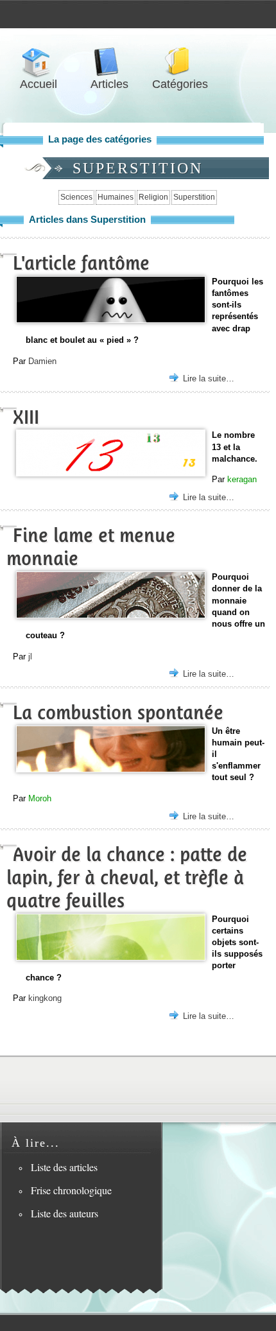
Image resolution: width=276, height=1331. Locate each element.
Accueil (38, 62)
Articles (109, 62)
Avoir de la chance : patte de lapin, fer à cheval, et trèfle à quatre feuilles (126, 877)
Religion (153, 197)
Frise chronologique (71, 1190)
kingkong (45, 998)
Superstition (194, 197)
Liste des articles (64, 1167)
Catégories (180, 62)
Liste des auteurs (64, 1213)
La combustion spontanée (118, 712)
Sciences (76, 197)
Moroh (39, 798)
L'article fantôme (81, 263)
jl (30, 656)
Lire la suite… (208, 378)
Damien (42, 361)
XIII (26, 417)
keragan (242, 479)
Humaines (116, 197)
